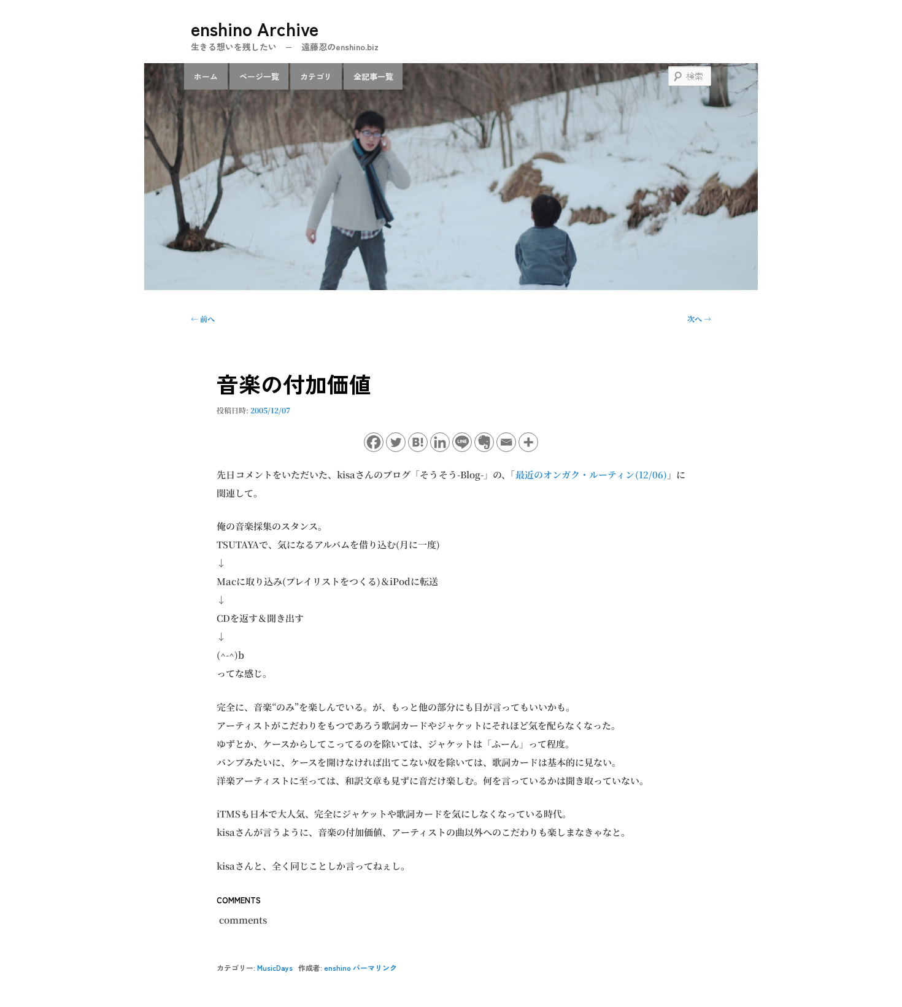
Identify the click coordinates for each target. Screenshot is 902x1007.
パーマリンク (375, 967)
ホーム (206, 76)
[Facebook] (374, 442)
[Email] (506, 442)
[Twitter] (396, 442)
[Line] (462, 442)
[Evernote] (484, 442)
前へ (203, 318)
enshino (337, 967)
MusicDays (275, 967)
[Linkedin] (440, 442)
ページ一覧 (259, 76)
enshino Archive (254, 28)
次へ (699, 318)
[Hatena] (418, 442)
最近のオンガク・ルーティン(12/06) (591, 474)
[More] (528, 442)
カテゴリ (316, 76)
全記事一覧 (373, 76)
